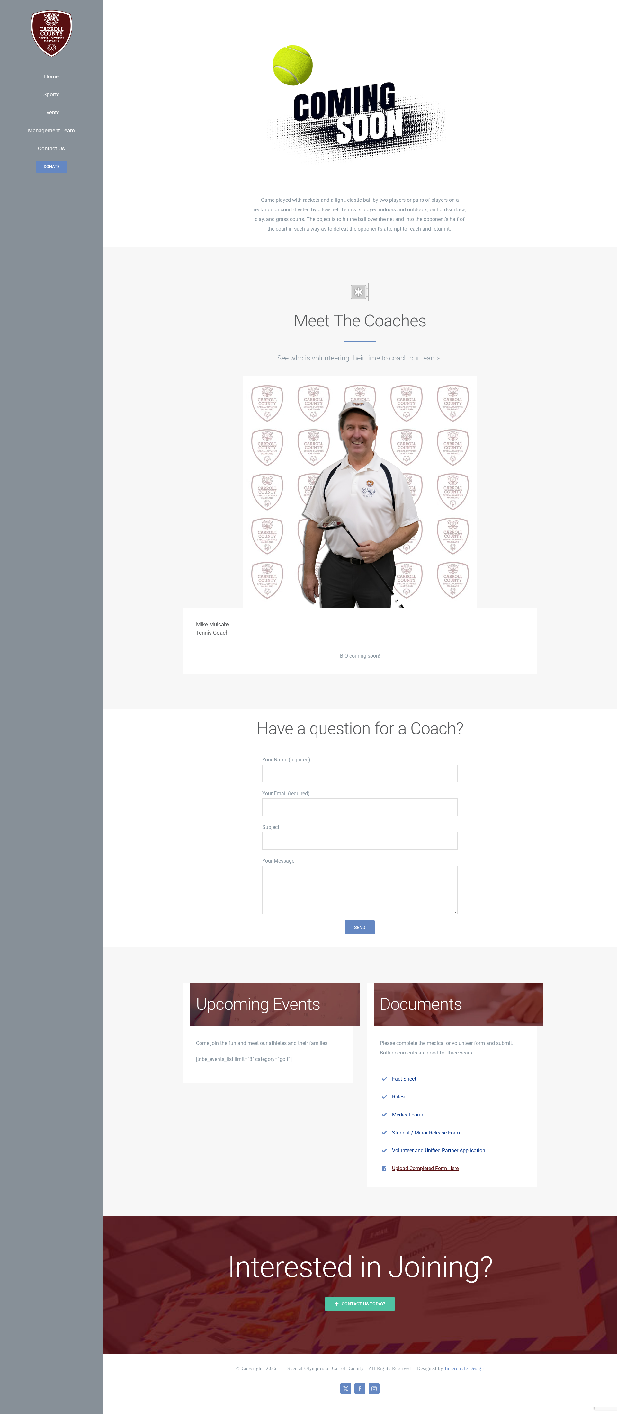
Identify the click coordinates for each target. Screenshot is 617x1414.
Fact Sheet (404, 1079)
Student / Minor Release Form (426, 1133)
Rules (398, 1097)
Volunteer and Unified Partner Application (438, 1150)
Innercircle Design (464, 1368)
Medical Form (407, 1115)
